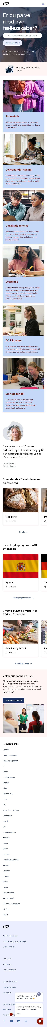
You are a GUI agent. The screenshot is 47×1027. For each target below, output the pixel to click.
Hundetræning (9, 777)
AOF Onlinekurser (10, 936)
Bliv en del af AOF (10, 981)
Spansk (6, 750)
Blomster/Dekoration (11, 904)
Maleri (5, 882)
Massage (6, 865)
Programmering (9, 832)
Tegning (6, 876)
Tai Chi (5, 915)
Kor (4, 827)
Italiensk (6, 838)
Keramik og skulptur (11, 810)
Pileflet (6, 909)
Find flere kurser (22, 663)
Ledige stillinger (9, 970)
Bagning (6, 854)
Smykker (6, 871)
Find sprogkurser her (22, 598)
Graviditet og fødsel (11, 860)
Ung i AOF (7, 959)
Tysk (4, 805)
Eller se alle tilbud (12, 43)
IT (3, 766)
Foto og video (8, 893)
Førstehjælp (8, 794)
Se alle (22, 532)
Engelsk (6, 783)
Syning (5, 887)
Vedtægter (7, 964)
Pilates (5, 788)
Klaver (5, 849)
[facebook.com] (6, 1021)
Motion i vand (8, 898)
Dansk (5, 772)
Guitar (5, 843)
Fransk (5, 821)
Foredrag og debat (10, 761)
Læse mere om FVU (13, 700)
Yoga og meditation (10, 755)
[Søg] (6, 35)
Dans (5, 799)
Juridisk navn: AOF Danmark (14, 941)
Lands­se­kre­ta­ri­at (9, 987)
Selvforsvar (7, 816)
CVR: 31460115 (9, 947)
